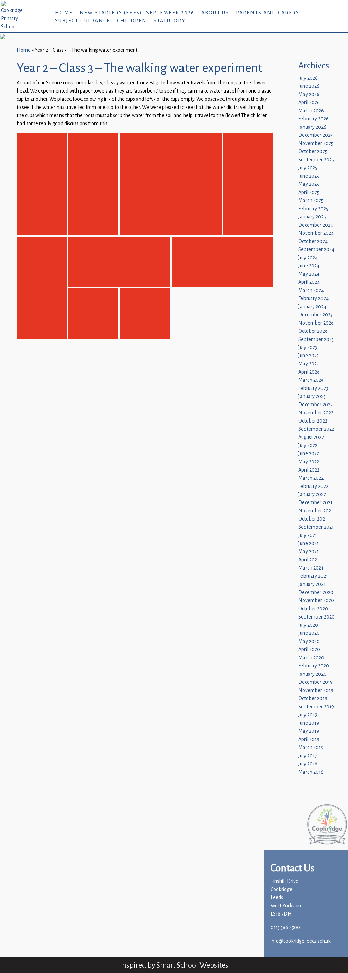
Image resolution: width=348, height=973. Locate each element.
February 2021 (313, 576)
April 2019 (308, 739)
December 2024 (315, 225)
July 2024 (308, 257)
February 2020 (313, 666)
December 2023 (315, 315)
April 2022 (308, 470)
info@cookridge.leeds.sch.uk (301, 941)
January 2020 (312, 674)
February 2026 (313, 119)
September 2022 (316, 429)
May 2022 (308, 462)
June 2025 (308, 176)
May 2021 (308, 551)
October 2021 (312, 519)
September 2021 (316, 527)
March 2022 (311, 478)
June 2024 (308, 266)
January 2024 (312, 306)
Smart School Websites (192, 965)
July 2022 (307, 445)
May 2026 (308, 94)
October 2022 (312, 421)
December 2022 (315, 404)
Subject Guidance (82, 21)
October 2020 (313, 609)
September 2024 (316, 249)
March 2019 (311, 747)
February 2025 (313, 208)
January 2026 (312, 127)
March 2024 (311, 290)
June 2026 (308, 86)
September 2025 (316, 159)
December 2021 (315, 502)
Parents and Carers (267, 13)
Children (132, 21)
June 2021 (308, 543)
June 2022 (308, 453)
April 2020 (309, 649)
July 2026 (308, 78)
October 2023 (312, 331)
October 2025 (312, 151)
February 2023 (313, 388)
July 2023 (307, 347)
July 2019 (307, 715)
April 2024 (309, 282)
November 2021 (315, 511)
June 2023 (308, 355)
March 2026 (311, 111)
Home (64, 13)
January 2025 (312, 217)
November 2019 (315, 690)
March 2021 (310, 568)
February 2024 (313, 298)
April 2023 (308, 372)
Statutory (170, 21)
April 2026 (309, 102)
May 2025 (308, 184)
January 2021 (312, 584)
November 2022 (315, 413)
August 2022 (311, 437)
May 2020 (309, 641)
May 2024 (308, 274)
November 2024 (316, 233)
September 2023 (316, 339)
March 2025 (311, 200)
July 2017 (307, 756)
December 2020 (315, 592)
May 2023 (308, 364)
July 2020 (308, 625)
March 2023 (310, 380)
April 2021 (308, 560)
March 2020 (311, 658)
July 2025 (307, 168)
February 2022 (313, 486)
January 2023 (312, 396)
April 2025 (308, 192)
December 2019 (315, 682)
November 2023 (315, 323)
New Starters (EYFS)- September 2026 (137, 13)
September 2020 (316, 617)
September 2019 (316, 707)
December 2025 (315, 135)
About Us (215, 13)
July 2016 (307, 764)
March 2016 (311, 772)
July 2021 (307, 535)
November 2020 (316, 600)
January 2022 (312, 494)
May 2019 (308, 731)
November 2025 (315, 143)
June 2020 (309, 633)
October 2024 (313, 241)
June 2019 (308, 723)
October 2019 (312, 698)
